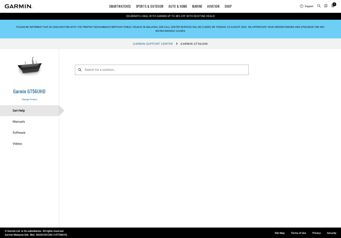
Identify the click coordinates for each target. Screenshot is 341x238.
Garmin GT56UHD (29, 91)
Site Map (280, 232)
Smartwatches (120, 6)
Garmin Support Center (153, 43)
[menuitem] (307, 6)
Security (331, 232)
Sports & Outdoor (150, 6)
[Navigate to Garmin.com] (18, 6)
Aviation (213, 6)
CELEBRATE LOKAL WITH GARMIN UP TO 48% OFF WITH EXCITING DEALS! (170, 16)
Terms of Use (298, 232)
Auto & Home (178, 6)
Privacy (316, 232)
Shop (228, 6)
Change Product (29, 99)
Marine (197, 6)
